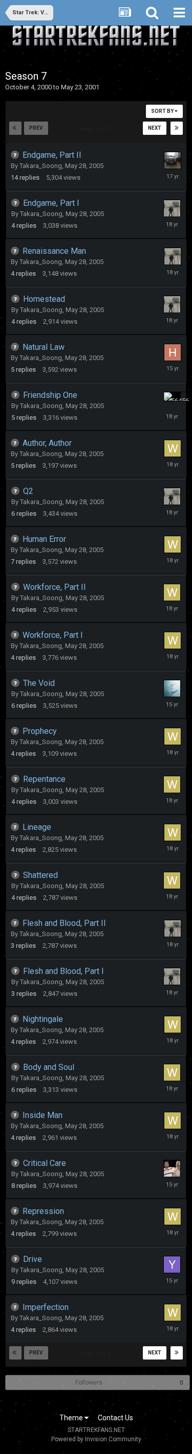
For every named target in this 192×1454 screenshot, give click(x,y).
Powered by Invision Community (96, 1439)
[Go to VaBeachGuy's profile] (172, 1168)
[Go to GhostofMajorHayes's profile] (172, 208)
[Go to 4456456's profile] (172, 396)
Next (154, 128)
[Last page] (176, 128)
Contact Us (115, 1418)
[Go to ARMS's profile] (172, 688)
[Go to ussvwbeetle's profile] (172, 160)
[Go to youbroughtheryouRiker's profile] (172, 1264)
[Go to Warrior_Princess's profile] (172, 448)
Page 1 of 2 (96, 129)
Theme (71, 1418)
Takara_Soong (40, 166)
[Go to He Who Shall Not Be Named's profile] (172, 352)
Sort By (163, 111)
